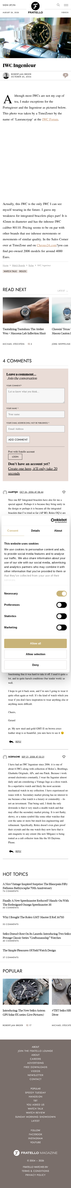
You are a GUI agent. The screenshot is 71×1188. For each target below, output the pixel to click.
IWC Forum (50, 119)
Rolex (22, 271)
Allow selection (35, 654)
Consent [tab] (12, 530)
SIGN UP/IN (9, 5)
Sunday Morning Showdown (35, 1117)
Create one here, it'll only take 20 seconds (32, 471)
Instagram (35, 1138)
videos (64, 12)
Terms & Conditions (35, 1171)
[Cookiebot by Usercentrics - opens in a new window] (51, 520)
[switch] (61, 605)
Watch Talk (10, 271)
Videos (35, 1071)
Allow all (35, 643)
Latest (35, 1121)
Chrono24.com (46, 245)
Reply (18, 741)
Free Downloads (35, 1067)
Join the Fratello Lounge (35, 1051)
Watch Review (35, 1112)
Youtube (35, 1142)
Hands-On (35, 1096)
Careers (35, 1059)
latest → (63, 290)
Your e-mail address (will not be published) (27, 423)
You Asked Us (35, 1104)
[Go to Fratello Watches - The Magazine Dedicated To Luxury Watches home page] (35, 3)
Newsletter (35, 1075)
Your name (12, 408)
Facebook (35, 1134)
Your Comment (14, 385)
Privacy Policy (35, 1175)
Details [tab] (35, 530)
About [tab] (58, 530)
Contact (36, 1079)
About (35, 1055)
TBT (35, 1100)
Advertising (35, 1063)
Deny (35, 664)
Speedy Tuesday (35, 1092)
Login (15, 456)
